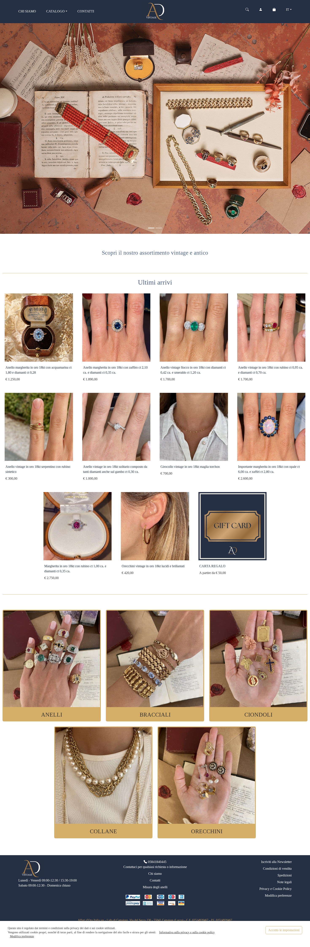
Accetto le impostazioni (283, 930)
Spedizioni (285, 875)
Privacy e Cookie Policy (275, 889)
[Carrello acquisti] (274, 11)
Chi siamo (155, 873)
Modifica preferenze (278, 895)
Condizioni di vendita (277, 868)
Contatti (155, 880)
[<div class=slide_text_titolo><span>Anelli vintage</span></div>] (159, 228)
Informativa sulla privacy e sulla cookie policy (187, 932)
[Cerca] (247, 11)
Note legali (284, 882)
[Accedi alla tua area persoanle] (260, 11)
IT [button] (287, 9)
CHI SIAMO (27, 11)
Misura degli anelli (155, 887)
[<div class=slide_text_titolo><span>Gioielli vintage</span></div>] (151, 228)
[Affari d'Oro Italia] (155, 11)
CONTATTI (85, 11)
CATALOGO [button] (55, 11)
